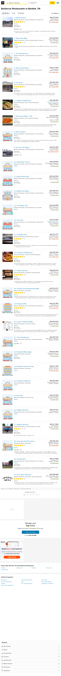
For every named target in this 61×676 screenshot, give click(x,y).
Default (56, 13)
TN (6, 488)
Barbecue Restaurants (19, 19)
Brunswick (49, 567)
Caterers (37, 236)
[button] (58, 2)
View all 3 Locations (53, 102)
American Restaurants (30, 19)
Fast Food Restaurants (30, 222)
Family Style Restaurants (7, 585)
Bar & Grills (28, 323)
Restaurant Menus (29, 236)
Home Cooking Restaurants (31, 40)
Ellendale (33, 567)
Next (39, 495)
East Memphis (4, 569)
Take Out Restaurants (41, 133)
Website (16, 23)
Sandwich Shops (40, 19)
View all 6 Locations (53, 221)
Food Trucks (39, 207)
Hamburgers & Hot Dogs (47, 583)
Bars (26, 102)
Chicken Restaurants (30, 133)
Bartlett (10, 488)
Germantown (19, 567)
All (14, 13)
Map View (6, 13)
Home (2, 488)
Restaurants (39, 55)
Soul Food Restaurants (30, 305)
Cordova (3, 567)
